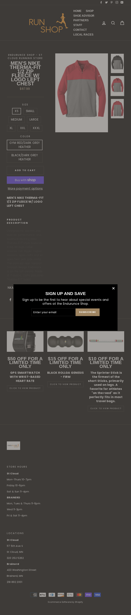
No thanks (65, 321)
